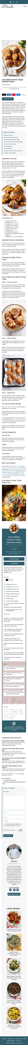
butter (11, 168)
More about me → (14, 894)
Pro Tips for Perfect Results (10, 144)
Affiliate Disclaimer (14, 88)
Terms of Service (18, 1038)
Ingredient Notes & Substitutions (11, 137)
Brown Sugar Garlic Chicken (10, 780)
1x (6, 580)
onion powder (14, 172)
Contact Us (18, 1040)
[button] (19, 6)
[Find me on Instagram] (14, 890)
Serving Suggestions (8, 146)
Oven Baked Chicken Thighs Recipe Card (13, 150)
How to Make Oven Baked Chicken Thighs (13, 141)
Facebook (9, 775)
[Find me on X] (17, 890)
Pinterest (16, 773)
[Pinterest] (10, 2)
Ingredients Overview (8, 135)
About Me (4, 1038)
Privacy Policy (11, 1038)
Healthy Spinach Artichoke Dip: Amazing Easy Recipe (14, 953)
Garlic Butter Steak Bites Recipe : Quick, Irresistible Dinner (14, 1002)
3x (12, 580)
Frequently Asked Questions (10, 152)
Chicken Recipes (7, 778)
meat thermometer (9, 406)
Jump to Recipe (8, 98)
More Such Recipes (8, 148)
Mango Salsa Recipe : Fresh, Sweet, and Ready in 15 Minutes (14, 1026)
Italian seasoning (6, 174)
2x (9, 580)
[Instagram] (17, 2)
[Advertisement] (14, 23)
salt (20, 175)
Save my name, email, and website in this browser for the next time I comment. (13, 824)
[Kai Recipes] (7, 6)
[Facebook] (13, 2)
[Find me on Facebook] (10, 890)
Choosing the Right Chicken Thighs (11, 139)
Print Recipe (15, 559)
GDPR (24, 1038)
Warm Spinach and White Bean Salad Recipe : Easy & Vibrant (14, 978)
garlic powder (15, 222)
